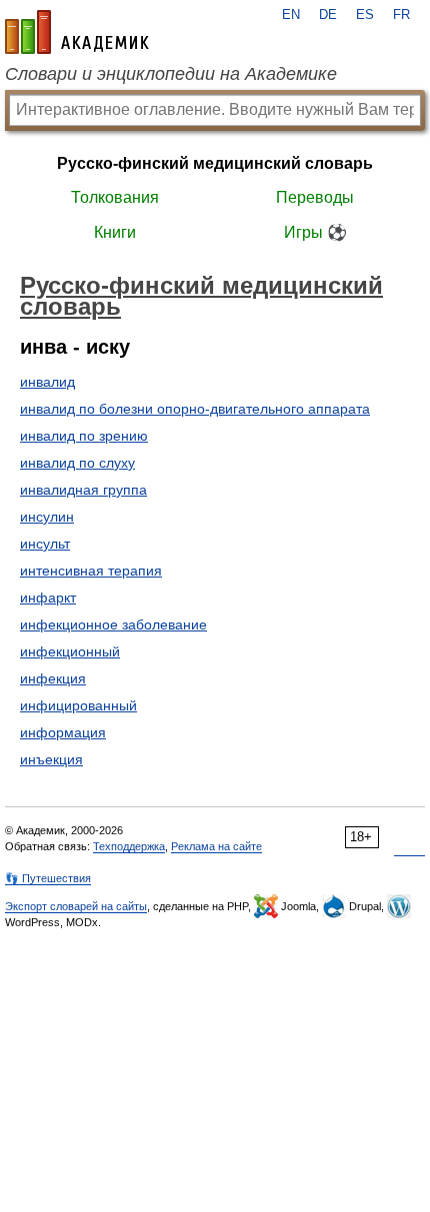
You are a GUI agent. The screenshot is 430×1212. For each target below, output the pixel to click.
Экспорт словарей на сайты (76, 906)
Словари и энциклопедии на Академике (171, 74)
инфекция (53, 678)
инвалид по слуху (77, 463)
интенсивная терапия (91, 571)
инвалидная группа (83, 490)
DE (328, 15)
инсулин (47, 517)
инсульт (45, 544)
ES (365, 15)
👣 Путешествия (48, 878)
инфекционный (70, 651)
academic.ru (77, 32)
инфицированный (78, 705)
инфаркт (48, 598)
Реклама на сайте (216, 846)
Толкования (115, 197)
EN (291, 15)
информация (63, 732)
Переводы (315, 197)
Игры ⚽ (315, 232)
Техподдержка (129, 846)
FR (401, 15)
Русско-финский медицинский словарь (215, 163)
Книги (115, 232)
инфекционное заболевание (113, 624)
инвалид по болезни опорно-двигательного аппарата (195, 409)
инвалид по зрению (84, 436)
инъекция (51, 759)
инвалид (47, 382)
